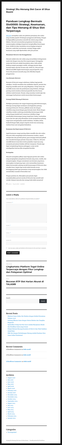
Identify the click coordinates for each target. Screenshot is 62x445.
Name (8, 225)
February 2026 (12, 390)
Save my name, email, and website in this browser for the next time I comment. (27, 248)
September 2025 (13, 401)
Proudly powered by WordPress (37, 440)
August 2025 (11, 403)
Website (8, 240)
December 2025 (12, 395)
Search (8, 298)
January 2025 (12, 418)
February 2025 (12, 416)
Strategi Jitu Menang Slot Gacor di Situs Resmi (17, 440)
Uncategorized (12, 432)
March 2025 (11, 414)
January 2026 (12, 392)
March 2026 (11, 388)
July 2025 (10, 405)
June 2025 (11, 407)
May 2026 (11, 384)
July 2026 (10, 380)
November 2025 (12, 397)
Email (8, 233)
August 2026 (11, 378)
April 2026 (11, 386)
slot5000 (8, 35)
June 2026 (11, 382)
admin (10, 184)
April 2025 (11, 412)
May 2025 (11, 409)
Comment (9, 202)
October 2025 (12, 399)
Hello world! (27, 349)
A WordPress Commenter (14, 361)
